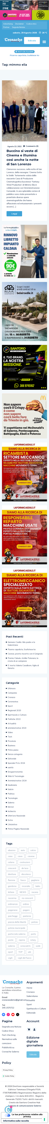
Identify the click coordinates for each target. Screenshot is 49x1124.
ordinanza (13, 904)
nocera (34, 892)
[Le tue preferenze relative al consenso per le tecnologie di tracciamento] (44, 1119)
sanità (10, 767)
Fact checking (8, 1035)
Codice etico (31, 24)
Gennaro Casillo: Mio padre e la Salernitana (21, 643)
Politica (11, 793)
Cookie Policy (9, 1076)
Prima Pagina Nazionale (18, 829)
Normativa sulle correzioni (9, 1041)
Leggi (14, 214)
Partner (6, 27)
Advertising (8, 24)
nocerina (12, 898)
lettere (11, 892)
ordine (26, 904)
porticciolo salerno (16, 934)
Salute (10, 789)
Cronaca (11, 697)
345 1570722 (8, 1007)
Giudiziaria (12, 785)
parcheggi (13, 916)
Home (29, 987)
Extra (10, 820)
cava (20, 856)
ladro (37, 886)
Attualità (12, 723)
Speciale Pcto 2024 (16, 763)
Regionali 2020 (14, 710)
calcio (33, 850)
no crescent (27, 898)
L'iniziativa (12, 824)
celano (11, 862)
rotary (33, 940)
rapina (22, 940)
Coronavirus (13, 701)
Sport (10, 706)
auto (23, 850)
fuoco (23, 880)
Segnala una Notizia (11, 1026)
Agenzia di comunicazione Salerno (24, 1105)
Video (10, 732)
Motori (11, 807)
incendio (26, 886)
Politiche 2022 (14, 719)
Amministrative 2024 (17, 780)
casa (10, 856)
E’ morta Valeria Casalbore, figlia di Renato (23, 667)
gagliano (35, 880)
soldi (38, 946)
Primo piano (13, 750)
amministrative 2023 (17, 728)
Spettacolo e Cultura (17, 715)
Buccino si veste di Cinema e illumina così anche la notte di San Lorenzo (23, 157)
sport (10, 952)
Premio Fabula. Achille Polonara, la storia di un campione (23, 659)
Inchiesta (12, 811)
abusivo (11, 850)
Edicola (33, 1054)
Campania (12, 693)
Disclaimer (19, 24)
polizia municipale (16, 928)
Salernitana (32, 996)
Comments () (31, 146)
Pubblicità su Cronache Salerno (10, 1049)
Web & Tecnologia (16, 776)
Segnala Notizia (18, 27)
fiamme (11, 880)
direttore (12, 874)
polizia (34, 922)
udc (29, 952)
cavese (31, 856)
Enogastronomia (15, 772)
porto (33, 934)
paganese (13, 910)
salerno (11, 946)
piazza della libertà (17, 922)
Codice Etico (8, 1030)
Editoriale (12, 758)
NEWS (23, 892)
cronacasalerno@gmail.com (12, 1000)
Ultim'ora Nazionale (16, 815)
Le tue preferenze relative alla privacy (27, 1115)
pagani (26, 910)
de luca (25, 868)
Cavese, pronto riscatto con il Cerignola (25, 653)
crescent (12, 868)
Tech (10, 736)
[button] (44, 41)
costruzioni (25, 862)
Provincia (12, 741)
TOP (20, 952)
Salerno (11, 802)
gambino (12, 886)
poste (10, 940)
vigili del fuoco (24, 958)
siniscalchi (25, 946)
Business (11, 745)
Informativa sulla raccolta (16, 1120)
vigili (10, 958)
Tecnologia (13, 798)
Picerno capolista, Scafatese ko (22, 649)
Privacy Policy (8, 1070)
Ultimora (11, 688)
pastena (27, 916)
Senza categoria (15, 754)
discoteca (26, 874)
